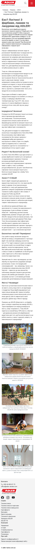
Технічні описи (6, 503)
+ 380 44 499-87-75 (9, 484)
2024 (18, 10)
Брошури (4, 512)
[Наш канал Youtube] (14, 498)
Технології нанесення (8, 516)
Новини (12, 10)
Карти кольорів (6, 514)
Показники (4, 534)
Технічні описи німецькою (10, 508)
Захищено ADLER (6, 518)
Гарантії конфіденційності (9, 539)
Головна (5, 10)
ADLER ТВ (4, 521)
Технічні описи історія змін (10, 505)
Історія (3, 528)
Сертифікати (5, 510)
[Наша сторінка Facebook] (3, 498)
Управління (4, 525)
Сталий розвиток (7, 530)
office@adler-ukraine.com (9, 486)
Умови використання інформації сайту (14, 541)
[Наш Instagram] (9, 498)
